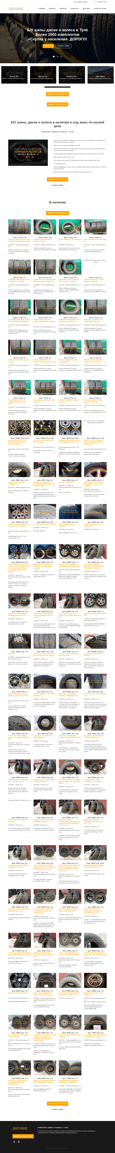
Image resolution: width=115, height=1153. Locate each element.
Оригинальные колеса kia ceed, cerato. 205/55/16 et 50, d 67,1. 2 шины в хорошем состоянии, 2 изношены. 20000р (19, 567)
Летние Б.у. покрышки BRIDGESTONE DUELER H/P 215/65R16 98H (44, 484)
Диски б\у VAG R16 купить (18, 993)
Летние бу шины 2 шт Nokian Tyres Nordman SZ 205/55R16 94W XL (69, 781)
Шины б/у (52, 8)
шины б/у (74, 167)
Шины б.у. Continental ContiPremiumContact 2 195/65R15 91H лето (92, 911)
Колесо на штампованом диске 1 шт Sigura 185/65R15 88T (18, 737)
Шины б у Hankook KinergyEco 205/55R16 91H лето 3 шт (93, 821)
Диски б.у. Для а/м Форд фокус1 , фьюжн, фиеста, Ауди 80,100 (93, 442)
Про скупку (48, 46)
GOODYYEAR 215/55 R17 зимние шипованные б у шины (17, 402)
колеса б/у (66, 148)
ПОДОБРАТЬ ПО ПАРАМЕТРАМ (57, 94)
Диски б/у (63, 8)
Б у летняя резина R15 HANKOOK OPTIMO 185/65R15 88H (70, 615)
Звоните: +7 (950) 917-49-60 (57, 104)
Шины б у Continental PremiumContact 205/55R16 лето (43, 954)
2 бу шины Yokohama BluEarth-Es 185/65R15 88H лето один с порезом (94, 566)
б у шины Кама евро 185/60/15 (45, 524)
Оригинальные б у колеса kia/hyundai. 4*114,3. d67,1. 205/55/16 (93, 484)
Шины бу (11, 654)
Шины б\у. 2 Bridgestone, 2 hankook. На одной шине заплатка (43, 566)
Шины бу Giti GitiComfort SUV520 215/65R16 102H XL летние (43, 615)
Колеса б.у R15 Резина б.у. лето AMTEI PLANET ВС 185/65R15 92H (43, 911)
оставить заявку (63, 46)
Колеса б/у (75, 8)
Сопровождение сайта (63, 1148)
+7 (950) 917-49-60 (101, 2)
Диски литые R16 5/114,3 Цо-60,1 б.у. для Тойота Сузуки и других (17, 442)
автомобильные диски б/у (79, 153)
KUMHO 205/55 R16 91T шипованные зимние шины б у (44, 321)
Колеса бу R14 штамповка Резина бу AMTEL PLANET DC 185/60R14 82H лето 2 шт (45, 867)
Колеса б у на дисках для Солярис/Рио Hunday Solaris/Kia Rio (17, 1082)
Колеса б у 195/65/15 (66, 482)
